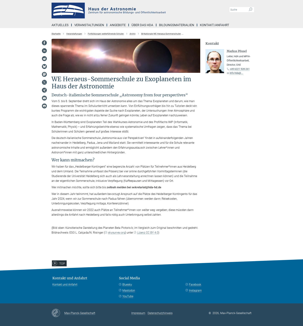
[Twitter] (44, 82)
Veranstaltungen (89, 25)
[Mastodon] (44, 74)
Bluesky (127, 284)
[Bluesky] (44, 66)
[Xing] (44, 90)
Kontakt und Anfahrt (69, 278)
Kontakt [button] (212, 44)
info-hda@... (236, 73)
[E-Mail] (44, 98)
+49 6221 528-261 (240, 69)
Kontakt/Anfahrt (214, 25)
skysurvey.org (116, 232)
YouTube (127, 296)
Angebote (118, 25)
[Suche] (250, 9)
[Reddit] (44, 58)
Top (62, 263)
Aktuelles (60, 25)
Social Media (129, 278)
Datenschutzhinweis (160, 313)
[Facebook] (44, 42)
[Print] (44, 106)
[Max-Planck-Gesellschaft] (58, 313)
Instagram (195, 290)
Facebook (195, 284)
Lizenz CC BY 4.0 (147, 232)
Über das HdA (142, 25)
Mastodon (128, 290)
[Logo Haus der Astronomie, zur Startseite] (117, 10)
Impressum (138, 313)
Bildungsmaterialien (176, 25)
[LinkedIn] (44, 50)
